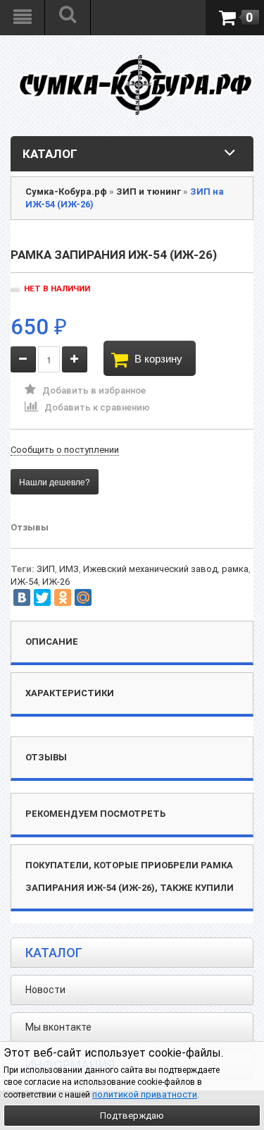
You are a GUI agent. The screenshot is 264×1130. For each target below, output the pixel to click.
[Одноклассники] (62, 597)
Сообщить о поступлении (65, 449)
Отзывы (30, 527)
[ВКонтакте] (21, 597)
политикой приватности (144, 1094)
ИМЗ (69, 569)
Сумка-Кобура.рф (66, 191)
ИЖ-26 (56, 581)
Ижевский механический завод (150, 569)
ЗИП (46, 569)
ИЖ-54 (24, 581)
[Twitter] (42, 597)
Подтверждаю (132, 1115)
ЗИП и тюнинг (148, 191)
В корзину (158, 358)
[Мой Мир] (83, 597)
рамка (235, 569)
